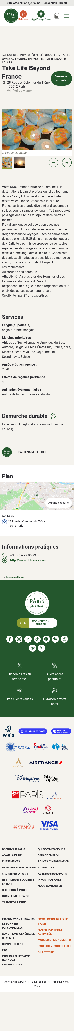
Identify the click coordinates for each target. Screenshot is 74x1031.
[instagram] (18, 639)
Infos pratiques (49, 879)
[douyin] (64, 639)
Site (23, 623)
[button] (53, 162)
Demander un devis (61, 78)
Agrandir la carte (58, 502)
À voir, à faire (12, 855)
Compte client (12, 944)
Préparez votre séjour (19, 867)
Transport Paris (14, 902)
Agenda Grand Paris (52, 873)
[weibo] (32, 648)
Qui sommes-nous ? (51, 849)
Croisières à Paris (15, 873)
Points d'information (53, 861)
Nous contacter (50, 885)
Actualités (46, 867)
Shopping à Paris (14, 890)
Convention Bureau (15, 577)
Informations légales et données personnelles (18, 923)
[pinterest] (46, 639)
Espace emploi (48, 855)
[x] (41, 648)
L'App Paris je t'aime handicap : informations (16, 960)
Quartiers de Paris (15, 896)
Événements (11, 861)
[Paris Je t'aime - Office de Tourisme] (11, 16)
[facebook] (9, 639)
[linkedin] (28, 639)
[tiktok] (37, 639)
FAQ (4, 950)
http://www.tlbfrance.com (28, 560)
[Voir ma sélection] (57, 16)
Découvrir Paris (13, 849)
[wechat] (55, 639)
